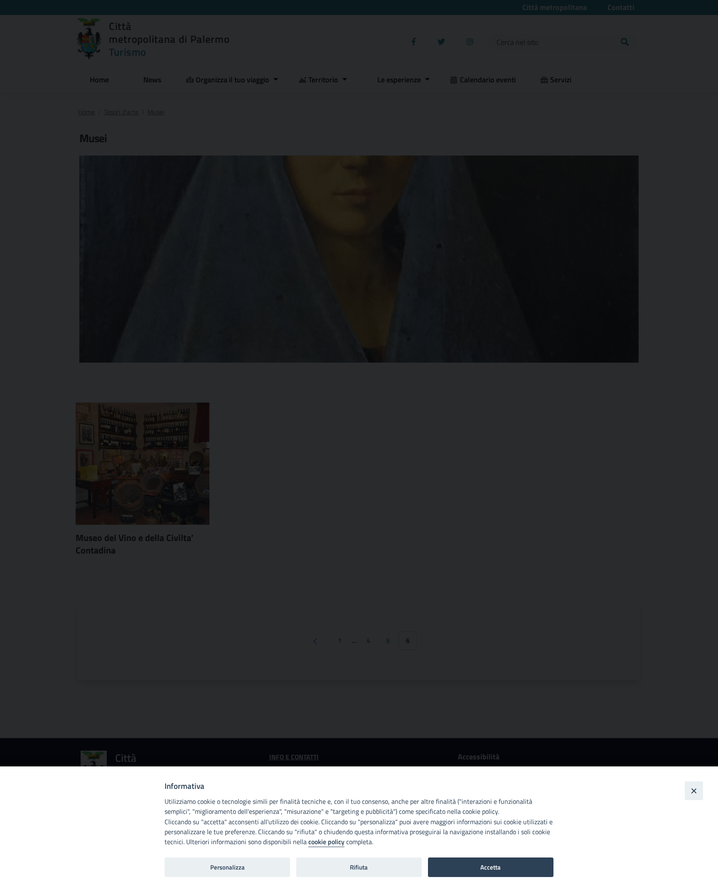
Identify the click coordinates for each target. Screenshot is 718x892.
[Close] (694, 790)
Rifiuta (359, 867)
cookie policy (326, 842)
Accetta (490, 867)
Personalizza (227, 867)
